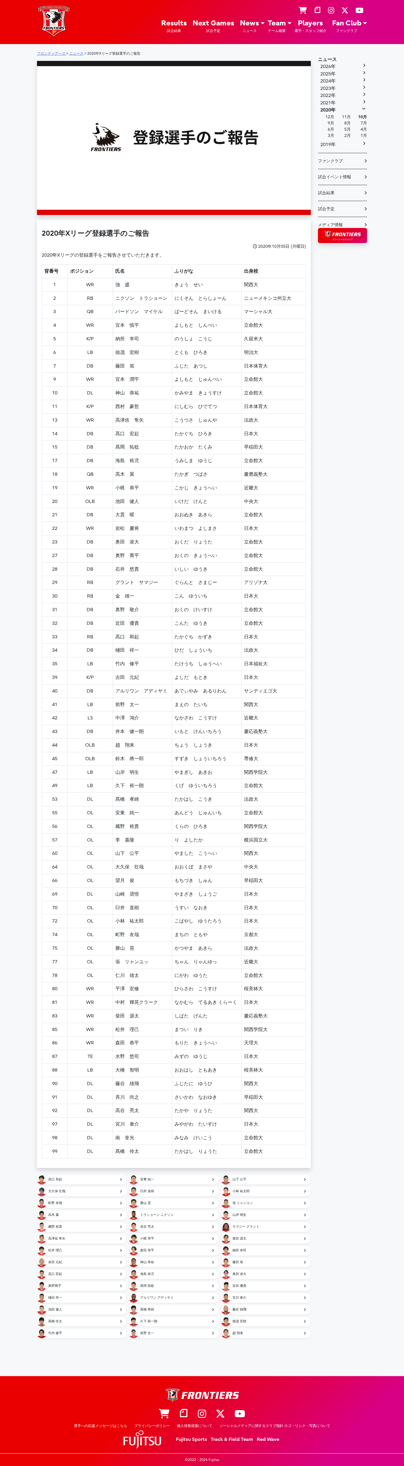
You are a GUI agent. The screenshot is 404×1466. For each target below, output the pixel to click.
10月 (362, 116)
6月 (331, 129)
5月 (347, 129)
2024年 (328, 81)
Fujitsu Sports (191, 1439)
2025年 (328, 74)
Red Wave (268, 1439)
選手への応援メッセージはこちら (100, 1426)
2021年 (328, 103)
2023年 (328, 88)
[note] (317, 10)
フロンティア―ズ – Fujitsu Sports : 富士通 (54, 21)
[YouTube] (359, 10)
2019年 (328, 144)
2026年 (328, 66)
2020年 (328, 110)
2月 (347, 135)
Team (277, 26)
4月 (364, 129)
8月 (347, 123)
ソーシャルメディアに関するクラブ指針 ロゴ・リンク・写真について (274, 1426)
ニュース (327, 59)
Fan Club (346, 26)
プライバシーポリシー (152, 1426)
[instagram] (331, 10)
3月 (331, 135)
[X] (345, 10)
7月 (364, 123)
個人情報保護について (194, 1426)
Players (311, 26)
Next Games (213, 26)
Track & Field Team (232, 1439)
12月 (329, 116)
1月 (364, 135)
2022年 (328, 95)
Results (174, 26)
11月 (346, 116)
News (249, 26)
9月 (331, 123)
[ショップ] (302, 10)
